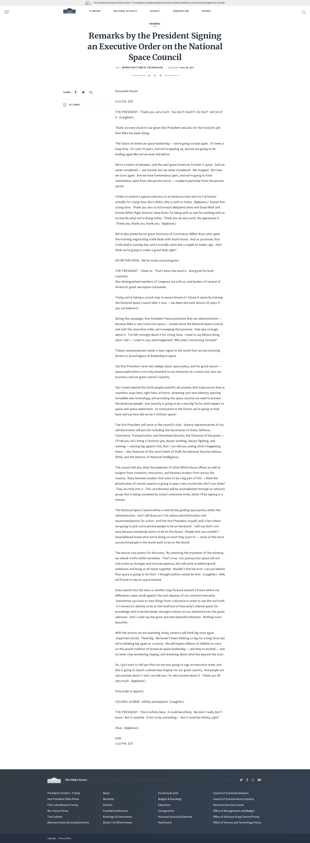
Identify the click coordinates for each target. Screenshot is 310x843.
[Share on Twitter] (83, 92)
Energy (206, 11)
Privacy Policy (65, 838)
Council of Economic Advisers (231, 793)
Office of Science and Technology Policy (237, 822)
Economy (95, 11)
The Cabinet (54, 816)
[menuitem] (76, 92)
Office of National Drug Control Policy (236, 816)
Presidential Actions (115, 811)
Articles (107, 805)
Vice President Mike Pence (63, 799)
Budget (155, 11)
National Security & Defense (175, 816)
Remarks (108, 799)
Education (164, 805)
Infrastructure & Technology (142, 67)
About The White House (117, 822)
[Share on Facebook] (76, 92)
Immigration (181, 11)
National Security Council (228, 805)
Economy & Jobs (168, 793)
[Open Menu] (6, 12)
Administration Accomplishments (68, 822)
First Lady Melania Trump (62, 805)
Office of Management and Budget (234, 811)
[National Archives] (89, 2)
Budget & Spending (169, 799)
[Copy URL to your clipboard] (91, 92)
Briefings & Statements (117, 816)
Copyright (51, 838)
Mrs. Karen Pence (57, 811)
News (106, 793)
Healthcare (165, 822)
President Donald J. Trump (63, 793)
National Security (125, 11)
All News (74, 104)
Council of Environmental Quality (233, 799)
